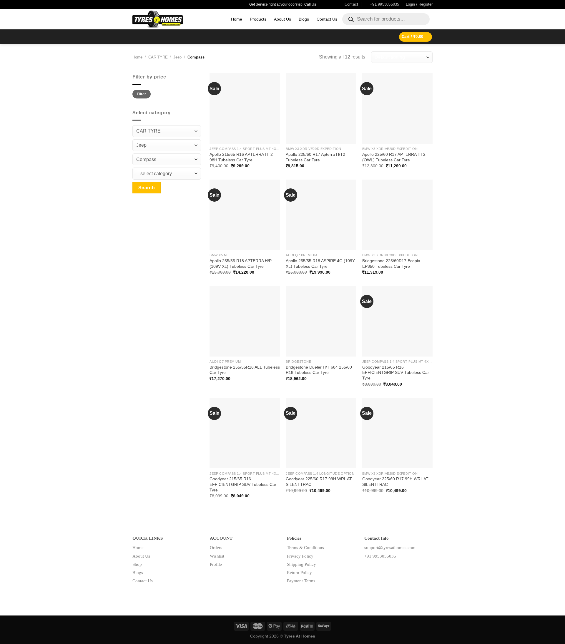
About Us (282, 19)
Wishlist (217, 556)
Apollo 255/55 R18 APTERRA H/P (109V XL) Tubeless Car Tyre (241, 263)
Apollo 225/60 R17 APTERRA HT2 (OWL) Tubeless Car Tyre (394, 157)
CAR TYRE (158, 57)
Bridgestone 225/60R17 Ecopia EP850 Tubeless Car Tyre (391, 263)
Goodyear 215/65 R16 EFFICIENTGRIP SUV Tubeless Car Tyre (395, 372)
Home (236, 19)
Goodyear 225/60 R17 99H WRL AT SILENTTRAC (319, 481)
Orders (216, 547)
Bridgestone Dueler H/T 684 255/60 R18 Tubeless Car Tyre (319, 370)
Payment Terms (301, 580)
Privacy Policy (300, 556)
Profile (216, 564)
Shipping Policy (301, 564)
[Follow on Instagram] (378, 569)
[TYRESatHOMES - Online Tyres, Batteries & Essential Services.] (177, 19)
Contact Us (327, 19)
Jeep (177, 57)
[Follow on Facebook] (369, 569)
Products (258, 19)
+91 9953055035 (380, 556)
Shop (137, 564)
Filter (141, 94)
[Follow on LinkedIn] (387, 569)
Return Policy (299, 572)
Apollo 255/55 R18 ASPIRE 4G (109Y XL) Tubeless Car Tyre (320, 263)
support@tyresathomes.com (390, 547)
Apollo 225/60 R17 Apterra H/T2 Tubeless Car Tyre (315, 157)
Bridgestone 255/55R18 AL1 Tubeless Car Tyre (245, 370)
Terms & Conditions (305, 547)
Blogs (304, 19)
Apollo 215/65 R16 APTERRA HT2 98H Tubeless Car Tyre (241, 157)
